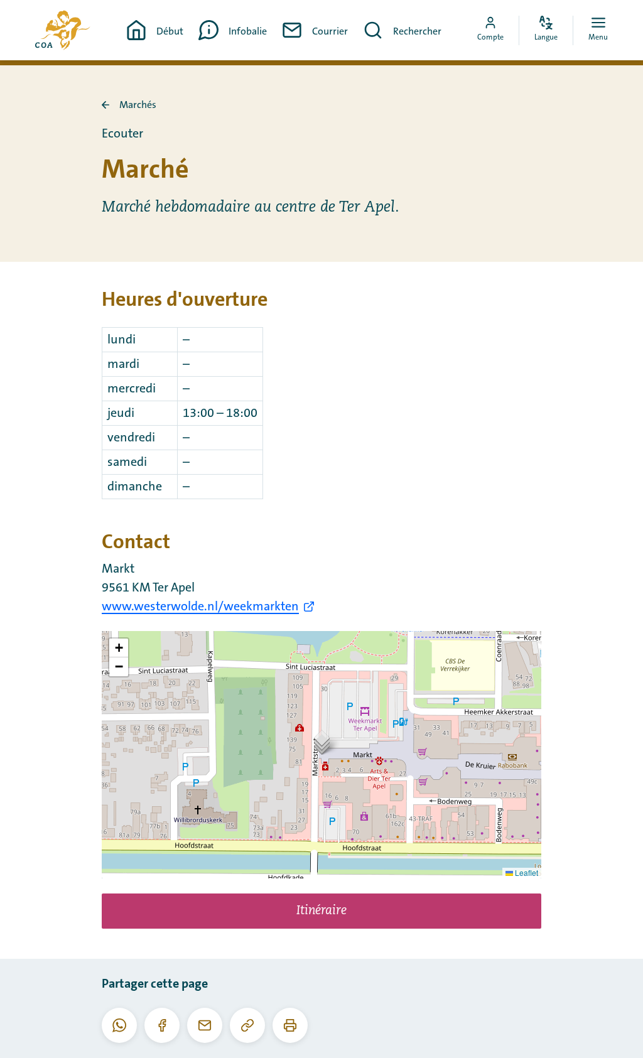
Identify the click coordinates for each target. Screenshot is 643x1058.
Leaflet (525, 872)
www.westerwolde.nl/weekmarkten (200, 606)
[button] (322, 742)
